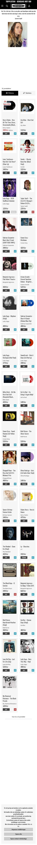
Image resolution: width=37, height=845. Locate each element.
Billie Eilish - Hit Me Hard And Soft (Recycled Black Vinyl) (9, 394)
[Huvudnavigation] (2, 6)
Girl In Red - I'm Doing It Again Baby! (27, 393)
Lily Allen (23, 125)
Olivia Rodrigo (25, 476)
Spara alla (18, 834)
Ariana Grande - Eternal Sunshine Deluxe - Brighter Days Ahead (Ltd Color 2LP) (26, 279)
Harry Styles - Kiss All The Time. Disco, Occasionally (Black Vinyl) (9, 122)
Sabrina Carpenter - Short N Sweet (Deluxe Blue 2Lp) (27, 318)
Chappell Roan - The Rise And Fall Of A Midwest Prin (9, 473)
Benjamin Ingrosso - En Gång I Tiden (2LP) (27, 584)
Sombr (23, 167)
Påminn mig (6, 213)
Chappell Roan (7, 478)
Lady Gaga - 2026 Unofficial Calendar (9, 199)
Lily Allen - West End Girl (27, 121)
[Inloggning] (29, 6)
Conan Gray (24, 243)
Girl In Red (24, 397)
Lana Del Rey (6, 664)
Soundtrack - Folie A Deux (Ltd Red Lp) (27, 356)
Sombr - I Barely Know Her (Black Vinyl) (26, 161)
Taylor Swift (24, 206)
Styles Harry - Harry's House (27, 510)
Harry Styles (6, 128)
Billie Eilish (6, 400)
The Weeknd (6, 552)
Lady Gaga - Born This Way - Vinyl (26, 660)
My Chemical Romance (9, 704)
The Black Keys (7, 588)
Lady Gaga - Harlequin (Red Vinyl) (9, 356)
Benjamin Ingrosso (8, 282)
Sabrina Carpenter (8, 245)
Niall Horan (24, 436)
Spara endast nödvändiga (18, 839)
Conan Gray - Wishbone (25, 238)
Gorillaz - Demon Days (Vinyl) (26, 621)
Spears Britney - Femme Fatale (8, 510)
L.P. (21, 549)
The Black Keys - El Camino (9, 584)
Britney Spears (7, 515)
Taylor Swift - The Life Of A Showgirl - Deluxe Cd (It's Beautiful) (27, 201)
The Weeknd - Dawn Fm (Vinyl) (9, 547)
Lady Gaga (6, 204)
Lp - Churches (25, 546)
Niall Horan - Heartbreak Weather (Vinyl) (9, 622)
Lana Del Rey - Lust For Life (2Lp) (9, 660)
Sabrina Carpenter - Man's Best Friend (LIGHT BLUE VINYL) (9, 240)
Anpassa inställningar (18, 829)
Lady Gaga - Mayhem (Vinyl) (9, 317)
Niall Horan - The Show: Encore (26, 432)
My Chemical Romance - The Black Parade (9, 698)
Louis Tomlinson (7, 167)
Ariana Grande (25, 284)
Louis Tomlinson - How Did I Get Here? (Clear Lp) (9, 161)
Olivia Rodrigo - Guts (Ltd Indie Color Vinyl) (27, 471)
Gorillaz (23, 625)
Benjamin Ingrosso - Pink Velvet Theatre (9, 278)
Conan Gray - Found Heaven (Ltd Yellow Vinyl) (9, 433)
